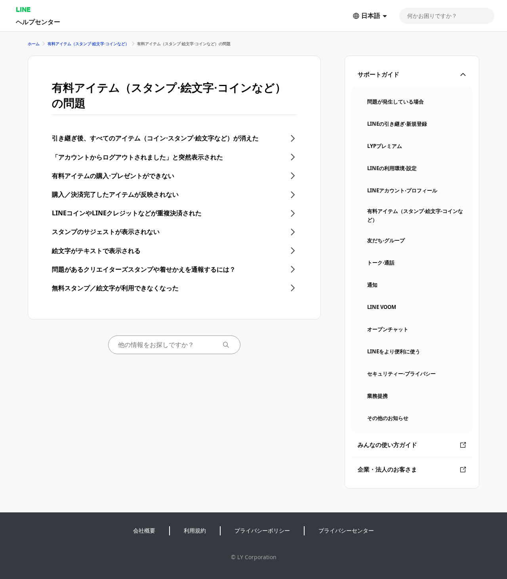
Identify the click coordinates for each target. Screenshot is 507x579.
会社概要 (144, 530)
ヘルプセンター (38, 21)
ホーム (34, 43)
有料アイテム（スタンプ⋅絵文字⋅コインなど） (88, 43)
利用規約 (195, 530)
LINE (23, 9)
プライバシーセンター (346, 530)
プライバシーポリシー (262, 530)
